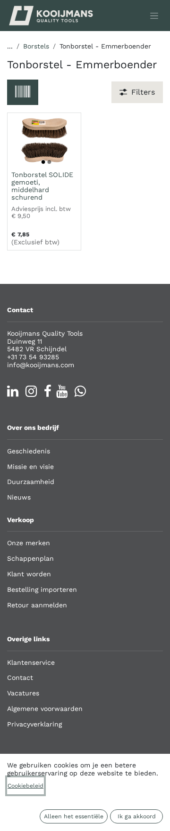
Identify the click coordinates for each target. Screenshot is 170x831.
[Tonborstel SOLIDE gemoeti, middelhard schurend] (44, 140)
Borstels (36, 46)
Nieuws (19, 497)
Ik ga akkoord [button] (137, 816)
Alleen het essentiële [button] (73, 816)
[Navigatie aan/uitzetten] (154, 15)
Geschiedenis (28, 451)
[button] (22, 92)
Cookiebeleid (25, 786)
